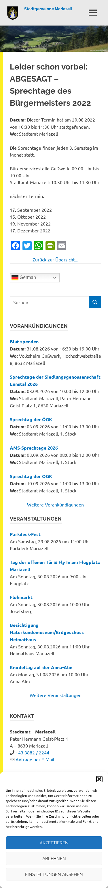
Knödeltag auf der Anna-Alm (41, 667)
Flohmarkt (21, 597)
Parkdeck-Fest (25, 534)
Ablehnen (54, 858)
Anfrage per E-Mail (35, 759)
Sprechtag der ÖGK (31, 419)
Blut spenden (24, 341)
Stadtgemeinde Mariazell (48, 9)
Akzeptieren (54, 842)
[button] (99, 779)
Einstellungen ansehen (54, 874)
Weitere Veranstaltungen (56, 695)
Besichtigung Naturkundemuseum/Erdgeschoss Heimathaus (47, 632)
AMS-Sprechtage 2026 (34, 448)
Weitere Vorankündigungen (55, 504)
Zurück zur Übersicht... (55, 259)
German (27, 277)
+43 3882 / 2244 (32, 752)
